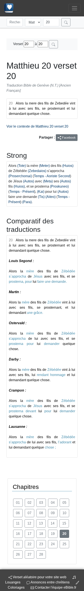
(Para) (27, 202)
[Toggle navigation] (74, 8)
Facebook (68, 137)
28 (41, 554)
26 (18, 554)
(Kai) (40, 191)
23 (41, 544)
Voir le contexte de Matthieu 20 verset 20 (37, 126)
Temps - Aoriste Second (52, 176)
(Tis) (41, 197)
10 (64, 513)
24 (53, 544)
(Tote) (21, 166)
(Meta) (48, 181)
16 (18, 534)
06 (18, 513)
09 (53, 513)
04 (53, 502)
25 (64, 544)
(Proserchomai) (20, 176)
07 (29, 513)
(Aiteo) (50, 197)
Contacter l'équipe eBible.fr (55, 587)
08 (41, 513)
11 (18, 523)
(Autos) (28, 181)
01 (18, 502)
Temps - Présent (21, 191)
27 (29, 554)
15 (64, 523)
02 (29, 502)
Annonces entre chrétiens (50, 582)
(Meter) (44, 166)
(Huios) (67, 166)
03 (41, 502)
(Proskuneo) (59, 186)
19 (53, 534)
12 (29, 523)
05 (64, 502)
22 (29, 544)
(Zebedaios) (37, 171)
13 (41, 523)
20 (64, 534)
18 (41, 534)
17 (29, 534)
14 (52, 523)
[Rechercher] (65, 22)
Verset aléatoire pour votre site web (39, 577)
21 (18, 544)
